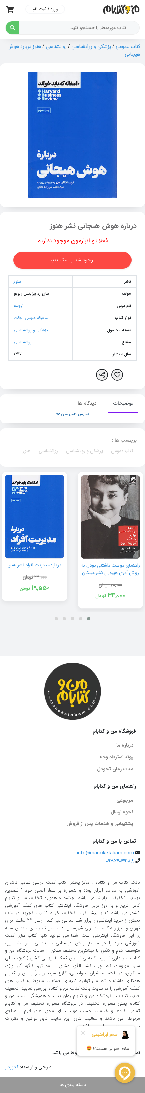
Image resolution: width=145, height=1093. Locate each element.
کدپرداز (11, 1067)
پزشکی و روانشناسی (91, 47)
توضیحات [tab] (123, 403)
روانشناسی (56, 47)
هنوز (17, 281)
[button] (89, 618)
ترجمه (19, 306)
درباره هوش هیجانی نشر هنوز (93, 225)
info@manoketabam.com (105, 853)
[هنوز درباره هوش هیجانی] (72, 135)
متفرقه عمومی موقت (31, 318)
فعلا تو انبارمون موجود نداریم (72, 240)
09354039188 (120, 861)
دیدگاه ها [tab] (87, 403)
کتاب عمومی (128, 47)
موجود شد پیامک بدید (72, 260)
